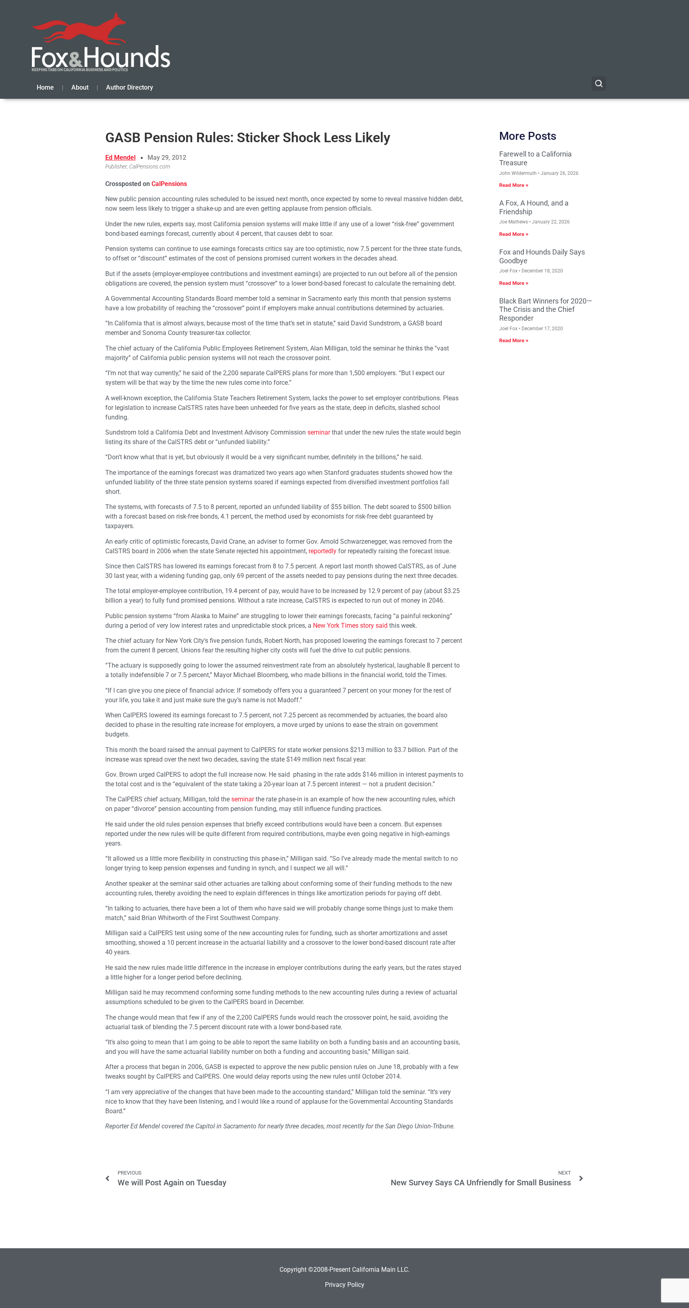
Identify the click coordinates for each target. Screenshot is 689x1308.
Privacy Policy (344, 1284)
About (80, 87)
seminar (318, 432)
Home (45, 87)
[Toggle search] (599, 83)
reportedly (323, 551)
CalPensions (169, 184)
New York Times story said (350, 625)
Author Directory (129, 87)
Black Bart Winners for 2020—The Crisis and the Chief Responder (545, 309)
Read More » (514, 185)
